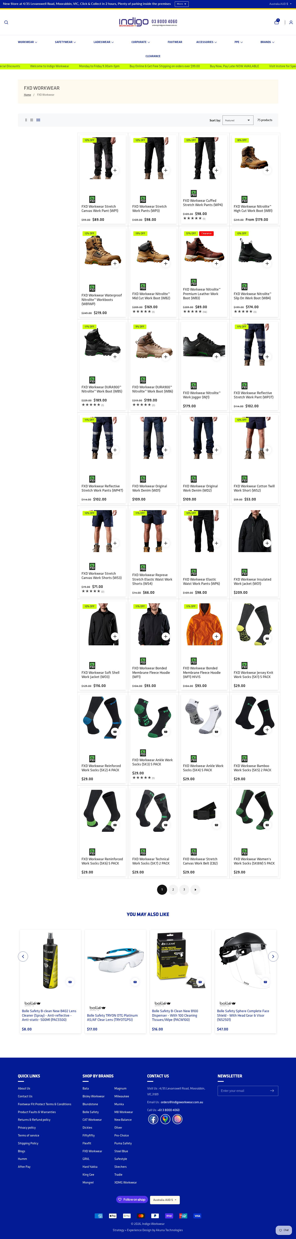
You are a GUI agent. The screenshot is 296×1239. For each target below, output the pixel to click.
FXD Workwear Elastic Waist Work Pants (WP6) (201, 582)
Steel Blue (121, 1151)
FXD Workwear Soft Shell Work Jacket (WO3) (100, 675)
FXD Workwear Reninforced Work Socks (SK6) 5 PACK (102, 862)
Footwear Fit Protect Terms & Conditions (44, 1104)
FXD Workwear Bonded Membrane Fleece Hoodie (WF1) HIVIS (202, 673)
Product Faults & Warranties (37, 1112)
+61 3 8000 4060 (168, 1110)
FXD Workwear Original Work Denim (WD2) (200, 489)
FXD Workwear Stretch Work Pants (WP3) (149, 209)
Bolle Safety (91, 1112)
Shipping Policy (28, 1143)
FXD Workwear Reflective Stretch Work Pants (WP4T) (102, 489)
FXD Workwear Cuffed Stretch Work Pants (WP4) (203, 203)
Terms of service (28, 1135)
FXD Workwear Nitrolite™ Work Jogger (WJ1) (201, 395)
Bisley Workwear (94, 1096)
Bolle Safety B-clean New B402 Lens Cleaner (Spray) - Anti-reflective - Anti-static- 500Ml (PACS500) (49, 1016)
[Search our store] (6, 22)
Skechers (120, 1167)
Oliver (118, 1127)
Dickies (87, 1127)
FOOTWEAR (175, 42)
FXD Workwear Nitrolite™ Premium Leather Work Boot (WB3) (201, 294)
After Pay (24, 1167)
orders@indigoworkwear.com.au (182, 1102)
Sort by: (215, 120)
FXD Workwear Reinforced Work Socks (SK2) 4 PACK (101, 768)
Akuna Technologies (169, 1230)
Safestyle (120, 1159)
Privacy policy (27, 1127)
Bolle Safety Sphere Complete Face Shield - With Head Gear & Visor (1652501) (243, 1016)
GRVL (86, 1159)
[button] (27, 42)
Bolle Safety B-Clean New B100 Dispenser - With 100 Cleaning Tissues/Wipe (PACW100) (175, 1016)
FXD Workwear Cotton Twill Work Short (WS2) (254, 489)
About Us (24, 1088)
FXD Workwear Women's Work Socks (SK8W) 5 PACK (254, 862)
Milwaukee (121, 1096)
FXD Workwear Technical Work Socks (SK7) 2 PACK (151, 862)
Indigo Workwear (153, 1224)
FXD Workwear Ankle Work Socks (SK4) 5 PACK (203, 768)
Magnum (120, 1088)
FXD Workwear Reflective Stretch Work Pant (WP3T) (253, 395)
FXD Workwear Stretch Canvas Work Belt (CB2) (200, 862)
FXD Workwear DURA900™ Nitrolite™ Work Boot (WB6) (152, 390)
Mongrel (88, 1182)
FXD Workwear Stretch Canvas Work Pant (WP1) (100, 209)
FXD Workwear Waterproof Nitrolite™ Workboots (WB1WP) (102, 300)
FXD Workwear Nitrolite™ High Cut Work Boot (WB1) (253, 209)
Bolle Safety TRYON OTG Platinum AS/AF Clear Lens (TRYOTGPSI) (112, 1018)
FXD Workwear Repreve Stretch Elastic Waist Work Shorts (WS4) (152, 579)
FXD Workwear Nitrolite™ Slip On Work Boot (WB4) (252, 296)
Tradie (118, 1174)
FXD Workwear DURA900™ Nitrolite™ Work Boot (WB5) (102, 390)
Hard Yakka (90, 1167)
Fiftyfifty (89, 1135)
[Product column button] (26, 120)
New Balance (123, 1120)
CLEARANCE (153, 56)
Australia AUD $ (279, 3)
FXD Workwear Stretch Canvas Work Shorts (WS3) (102, 576)
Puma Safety (123, 1143)
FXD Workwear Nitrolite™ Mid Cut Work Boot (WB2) (151, 296)
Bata (86, 1088)
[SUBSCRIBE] (272, 1091)
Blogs (21, 1151)
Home (27, 94)
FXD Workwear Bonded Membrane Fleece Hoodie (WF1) (151, 673)
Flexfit (87, 1143)
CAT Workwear (92, 1120)
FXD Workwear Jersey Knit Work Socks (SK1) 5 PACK (253, 675)
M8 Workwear (123, 1112)
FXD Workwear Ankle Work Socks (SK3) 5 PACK (152, 763)
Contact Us (25, 1096)
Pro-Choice (121, 1135)
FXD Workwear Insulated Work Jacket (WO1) (252, 582)
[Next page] (195, 890)
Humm (22, 1159)
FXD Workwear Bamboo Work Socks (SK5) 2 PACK (252, 768)
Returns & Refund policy (34, 1120)
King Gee (88, 1174)
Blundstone (90, 1104)
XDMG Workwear (125, 1182)
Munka (119, 1104)
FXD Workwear (45, 94)
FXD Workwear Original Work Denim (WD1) (149, 489)
